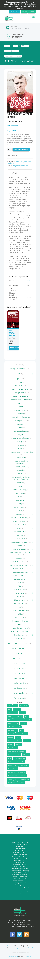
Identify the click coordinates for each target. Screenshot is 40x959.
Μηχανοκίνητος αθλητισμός (19, 572)
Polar (9, 709)
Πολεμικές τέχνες (19, 600)
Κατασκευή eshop (13, 956)
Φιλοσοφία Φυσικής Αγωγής (19, 631)
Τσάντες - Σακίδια (18, 693)
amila (15, 705)
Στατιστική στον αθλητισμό (19, 610)
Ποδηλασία (19, 596)
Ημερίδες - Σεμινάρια (19, 683)
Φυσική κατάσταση (25, 779)
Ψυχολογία (20, 473)
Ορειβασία (19, 582)
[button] (30, 75)
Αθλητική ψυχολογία (12, 712)
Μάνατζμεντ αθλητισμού (19, 561)
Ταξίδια (20, 614)
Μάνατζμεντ (20, 441)
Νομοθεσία (20, 445)
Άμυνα (20, 403)
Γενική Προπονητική (20, 420)
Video (18, 374)
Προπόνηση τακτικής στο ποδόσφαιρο (16, 772)
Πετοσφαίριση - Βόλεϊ (19, 589)
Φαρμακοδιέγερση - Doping (20, 628)
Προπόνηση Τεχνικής (20, 466)
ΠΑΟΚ (9, 758)
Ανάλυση (20, 407)
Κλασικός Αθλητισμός (19, 549)
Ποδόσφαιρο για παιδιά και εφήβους (16, 761)
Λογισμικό (19, 653)
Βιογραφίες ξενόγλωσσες (20, 166)
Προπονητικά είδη (24, 765)
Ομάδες (20, 448)
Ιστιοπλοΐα (20, 535)
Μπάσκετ (18, 744)
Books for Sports (23, 705)
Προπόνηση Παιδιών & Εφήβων (20, 389)
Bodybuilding (20, 500)
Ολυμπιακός (10, 754)
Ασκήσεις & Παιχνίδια (19, 410)
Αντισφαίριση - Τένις (19, 489)
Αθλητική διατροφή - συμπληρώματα (18, 643)
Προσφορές (23, 775)
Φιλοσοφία (20, 470)
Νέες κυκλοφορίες (12, 747)
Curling (20, 503)
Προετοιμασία (20, 457)
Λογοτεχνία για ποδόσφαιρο (14, 740)
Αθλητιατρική (17, 709)
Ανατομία (22, 712)
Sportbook (9, 946)
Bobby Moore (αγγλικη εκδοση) (12, 333)
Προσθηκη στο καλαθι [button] (17, 348)
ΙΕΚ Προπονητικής (19, 531)
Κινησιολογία (19, 545)
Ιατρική (19, 528)
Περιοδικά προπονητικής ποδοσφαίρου (21, 452)
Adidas (9, 705)
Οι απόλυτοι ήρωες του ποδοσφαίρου (16, 751)
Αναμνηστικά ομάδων (18, 648)
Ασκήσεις (10, 716)
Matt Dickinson (12, 126)
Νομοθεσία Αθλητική (19, 579)
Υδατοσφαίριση (19, 617)
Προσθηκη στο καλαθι (21, 149)
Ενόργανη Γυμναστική (19, 521)
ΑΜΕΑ (20, 486)
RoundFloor (28, 956)
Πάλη (19, 586)
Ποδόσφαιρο (25, 46)
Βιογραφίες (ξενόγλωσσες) (12, 51)
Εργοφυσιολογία (20, 524)
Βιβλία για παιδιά (19, 507)
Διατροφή (20, 424)
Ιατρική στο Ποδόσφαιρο (20, 431)
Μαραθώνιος (27, 740)
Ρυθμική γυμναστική (20, 603)
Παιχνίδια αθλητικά (19, 688)
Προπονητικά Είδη (18, 658)
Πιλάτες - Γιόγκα (19, 593)
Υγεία (16, 779)
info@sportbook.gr (29, 926)
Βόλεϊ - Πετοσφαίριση (13, 723)
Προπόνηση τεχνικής (12, 775)
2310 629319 (17, 37)
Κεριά (21, 730)
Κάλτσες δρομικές (18, 668)
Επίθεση (20, 427)
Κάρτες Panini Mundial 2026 (18, 369)
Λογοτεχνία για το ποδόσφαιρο (20, 438)
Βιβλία (15, 46)
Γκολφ (20, 510)
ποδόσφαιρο (21, 782)
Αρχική (7, 46)
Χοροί (19, 624)
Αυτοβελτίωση (19, 493)
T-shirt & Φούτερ (19, 698)
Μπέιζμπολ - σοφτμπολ (20, 575)
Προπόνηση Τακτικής (19, 393)
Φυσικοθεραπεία (19, 635)
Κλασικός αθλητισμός (22, 733)
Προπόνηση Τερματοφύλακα (20, 396)
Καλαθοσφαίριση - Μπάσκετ (19, 542)
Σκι (20, 607)
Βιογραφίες (20, 413)
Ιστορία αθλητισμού (19, 538)
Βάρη (19, 496)
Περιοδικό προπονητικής (19, 758)
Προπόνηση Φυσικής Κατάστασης (20, 400)
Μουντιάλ (10, 744)
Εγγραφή (24, 11)
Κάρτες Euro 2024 (19, 673)
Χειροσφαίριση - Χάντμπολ (20, 621)
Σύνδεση (32, 11)
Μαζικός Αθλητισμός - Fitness (19, 565)
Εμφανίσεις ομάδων (19, 663)
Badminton (19, 483)
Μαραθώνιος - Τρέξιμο (19, 568)
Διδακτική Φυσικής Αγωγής (19, 517)
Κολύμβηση (19, 558)
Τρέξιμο (10, 779)
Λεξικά (20, 434)
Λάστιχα (18, 737)
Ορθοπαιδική (25, 754)
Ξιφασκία (20, 382)
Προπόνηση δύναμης (12, 768)
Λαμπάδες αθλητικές (19, 678)
